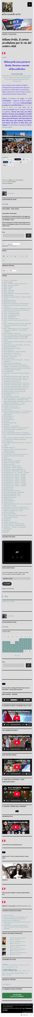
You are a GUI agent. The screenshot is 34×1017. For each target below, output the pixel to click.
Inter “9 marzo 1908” (9, 431)
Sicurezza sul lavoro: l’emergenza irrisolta (14, 525)
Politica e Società (8, 502)
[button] (13, 557)
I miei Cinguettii (6, 984)
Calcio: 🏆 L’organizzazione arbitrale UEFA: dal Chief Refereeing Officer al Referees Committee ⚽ (17, 335)
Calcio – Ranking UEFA (10, 317)
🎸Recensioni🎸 (8, 282)
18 (4, 648)
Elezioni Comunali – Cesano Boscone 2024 (15, 391)
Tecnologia (7, 530)
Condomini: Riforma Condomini (12, 370)
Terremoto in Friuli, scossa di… (18, 945)
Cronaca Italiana (11, 181)
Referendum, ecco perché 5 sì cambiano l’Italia (16, 507)
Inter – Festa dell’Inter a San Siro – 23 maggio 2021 (16, 432)
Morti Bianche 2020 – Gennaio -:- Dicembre (15, 479)
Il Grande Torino (8, 418)
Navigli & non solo (8, 489)
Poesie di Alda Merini (9, 500)
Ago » (18, 655)
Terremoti (9, 975)
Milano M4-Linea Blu (9, 464)
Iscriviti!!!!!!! (7, 583)
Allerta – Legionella (9, 292)
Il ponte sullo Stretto (9, 419)
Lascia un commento (7, 183)
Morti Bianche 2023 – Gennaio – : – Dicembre (15, 484)
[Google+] (19, 256)
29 (21, 651)
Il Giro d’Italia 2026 (9, 416)
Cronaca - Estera (21, 970)
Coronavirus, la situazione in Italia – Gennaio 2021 (16, 384)
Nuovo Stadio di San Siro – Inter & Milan (14, 492)
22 (21, 648)
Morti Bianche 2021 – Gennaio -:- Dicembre (15, 480)
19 (8, 648)
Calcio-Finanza (10, 967)
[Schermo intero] (29, 724)
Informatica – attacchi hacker (11, 426)
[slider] (14, 699)
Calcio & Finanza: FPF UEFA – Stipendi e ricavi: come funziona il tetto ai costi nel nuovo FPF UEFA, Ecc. (17, 309)
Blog (6, 596)
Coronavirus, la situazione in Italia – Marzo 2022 (16, 388)
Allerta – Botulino (8, 287)
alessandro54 (19, 180)
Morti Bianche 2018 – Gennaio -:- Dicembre (15, 474)
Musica (4, 975)
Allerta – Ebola (7, 288)
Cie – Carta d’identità (9, 358)
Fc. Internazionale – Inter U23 (11, 396)
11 (4, 645)
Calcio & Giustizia (13, 965)
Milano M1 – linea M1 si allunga (11, 462)
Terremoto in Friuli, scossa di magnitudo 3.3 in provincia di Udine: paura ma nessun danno (16, 917)
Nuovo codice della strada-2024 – (12, 490)
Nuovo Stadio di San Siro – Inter (12, 495)
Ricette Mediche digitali (10, 514)
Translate (13, 246)
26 (8, 651)
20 (12, 648)
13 (12, 645)
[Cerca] (28, 235)
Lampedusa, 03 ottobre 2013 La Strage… (14, 456)
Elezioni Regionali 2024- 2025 (11, 393)
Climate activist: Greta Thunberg (12, 363)
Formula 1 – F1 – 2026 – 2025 (11, 406)
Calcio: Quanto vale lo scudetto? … (12, 348)
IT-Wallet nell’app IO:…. (10, 447)
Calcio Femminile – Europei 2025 (12, 333)
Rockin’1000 (7, 520)
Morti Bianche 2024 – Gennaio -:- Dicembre (15, 485)
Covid (16, 967)
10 (29, 642)
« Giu (15, 655)
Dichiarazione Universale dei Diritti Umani (15, 389)
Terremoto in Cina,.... (9, 915)
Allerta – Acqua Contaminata (11, 285)
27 (12, 651)
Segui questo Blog (8, 568)
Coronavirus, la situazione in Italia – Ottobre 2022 (16, 383)
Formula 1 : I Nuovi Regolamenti (12, 408)
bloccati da (19, 996)
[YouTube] (15, 256)
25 (4, 651)
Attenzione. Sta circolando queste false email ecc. (17, 303)
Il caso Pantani (7, 409)
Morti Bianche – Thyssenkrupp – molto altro (15, 471)
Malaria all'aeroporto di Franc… (18, 938)
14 (16, 645)
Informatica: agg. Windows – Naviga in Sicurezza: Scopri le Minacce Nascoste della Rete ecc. (16, 428)
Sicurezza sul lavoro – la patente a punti (14, 524)
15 (21, 645)
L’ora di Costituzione (9, 452)
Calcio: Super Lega (8, 350)
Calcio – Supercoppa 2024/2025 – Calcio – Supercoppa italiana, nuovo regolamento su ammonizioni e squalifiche (17, 325)
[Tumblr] (3, 260)
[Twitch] (26, 256)
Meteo (26, 973)
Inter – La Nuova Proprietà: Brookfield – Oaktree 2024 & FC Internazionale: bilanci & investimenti (18, 438)
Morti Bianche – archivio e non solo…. (13, 467)
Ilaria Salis (6, 421)
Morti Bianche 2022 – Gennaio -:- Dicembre (15, 482)
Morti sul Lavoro (8, 601)
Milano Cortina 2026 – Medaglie (12, 461)
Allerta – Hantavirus (9, 290)
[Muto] (24, 700)
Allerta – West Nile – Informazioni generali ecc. (16, 283)
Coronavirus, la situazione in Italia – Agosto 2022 (16, 378)
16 (25, 645)
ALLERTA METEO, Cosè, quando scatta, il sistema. (17, 293)
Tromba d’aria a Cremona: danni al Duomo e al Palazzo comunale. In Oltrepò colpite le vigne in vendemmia (16, 926)
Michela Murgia (8, 459)
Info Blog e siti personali (10, 423)
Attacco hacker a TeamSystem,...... (13, 920)
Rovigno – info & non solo (10, 522)
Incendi (17, 973)
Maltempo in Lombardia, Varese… (18, 952)
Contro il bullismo (8, 371)
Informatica (7, 424)
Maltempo (21, 973)
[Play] (4, 700)
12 (8, 645)
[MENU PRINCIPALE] (29, 4)
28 (17, 651)
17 (29, 645)
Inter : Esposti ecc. (8, 441)
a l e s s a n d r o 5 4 (11, 14)
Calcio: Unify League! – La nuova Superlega (15, 351)
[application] (17, 700)
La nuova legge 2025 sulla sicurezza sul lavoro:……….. (17, 454)
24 (29, 648)
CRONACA (9, 970)
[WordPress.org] (22, 256)
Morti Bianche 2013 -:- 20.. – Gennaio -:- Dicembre (16, 472)
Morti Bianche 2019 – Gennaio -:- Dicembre (15, 477)
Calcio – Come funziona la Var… (12, 315)
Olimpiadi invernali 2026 (10, 497)
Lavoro (5, 457)
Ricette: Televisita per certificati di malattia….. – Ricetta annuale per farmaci (16, 516)
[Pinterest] (11, 256)
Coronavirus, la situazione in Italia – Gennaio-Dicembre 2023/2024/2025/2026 (15, 380)
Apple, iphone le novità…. (10, 300)
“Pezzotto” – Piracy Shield (10, 280)
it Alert (5, 446)
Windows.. (6, 532)
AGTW (4, 57)
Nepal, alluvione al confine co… (18, 949)
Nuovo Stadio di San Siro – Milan (12, 494)
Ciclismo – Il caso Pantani (10, 356)
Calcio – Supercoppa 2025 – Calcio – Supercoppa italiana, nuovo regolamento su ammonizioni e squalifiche (16, 330)
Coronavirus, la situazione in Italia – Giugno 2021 (16, 376)
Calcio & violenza (22, 965)
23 (25, 648)
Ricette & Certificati (9, 512)
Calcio (5, 964)
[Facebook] (3, 256)
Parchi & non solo (8, 499)
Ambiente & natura (8, 295)
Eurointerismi (7, 394)
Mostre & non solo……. (9, 487)
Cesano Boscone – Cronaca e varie (12, 355)
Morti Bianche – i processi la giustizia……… (14, 469)
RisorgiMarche (7, 519)
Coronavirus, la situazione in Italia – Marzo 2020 (16, 386)
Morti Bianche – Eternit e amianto (12, 466)
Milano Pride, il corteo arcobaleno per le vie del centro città (16, 43)
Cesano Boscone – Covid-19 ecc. (12, 353)
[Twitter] (7, 256)
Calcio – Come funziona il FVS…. (12, 313)
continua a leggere (7, 127)
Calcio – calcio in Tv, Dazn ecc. (11, 312)
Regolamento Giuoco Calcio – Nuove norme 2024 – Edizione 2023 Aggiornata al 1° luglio (17, 509)
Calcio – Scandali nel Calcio (11, 318)
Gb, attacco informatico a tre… (18, 941)
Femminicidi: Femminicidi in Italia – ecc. (14, 404)
